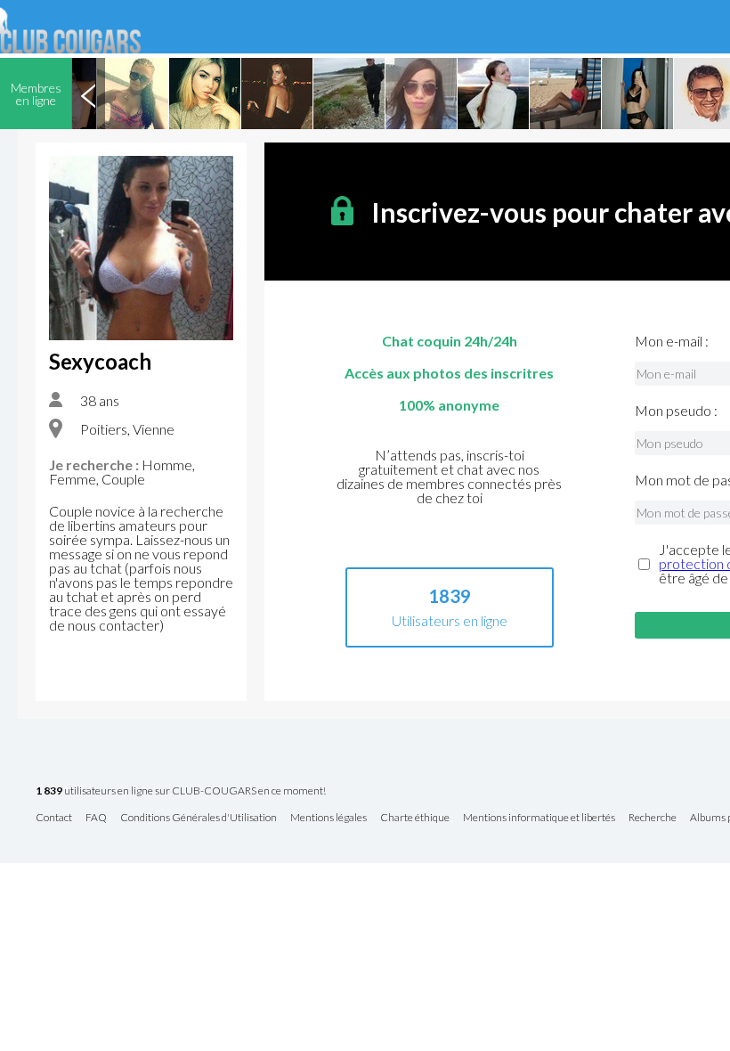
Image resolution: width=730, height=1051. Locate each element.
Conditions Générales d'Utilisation (198, 818)
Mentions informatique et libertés (539, 818)
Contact (54, 818)
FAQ (96, 818)
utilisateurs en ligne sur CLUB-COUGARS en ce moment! (181, 791)
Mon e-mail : (672, 341)
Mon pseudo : (676, 410)
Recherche (653, 818)
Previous (88, 93)
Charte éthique (415, 818)
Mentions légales (328, 818)
